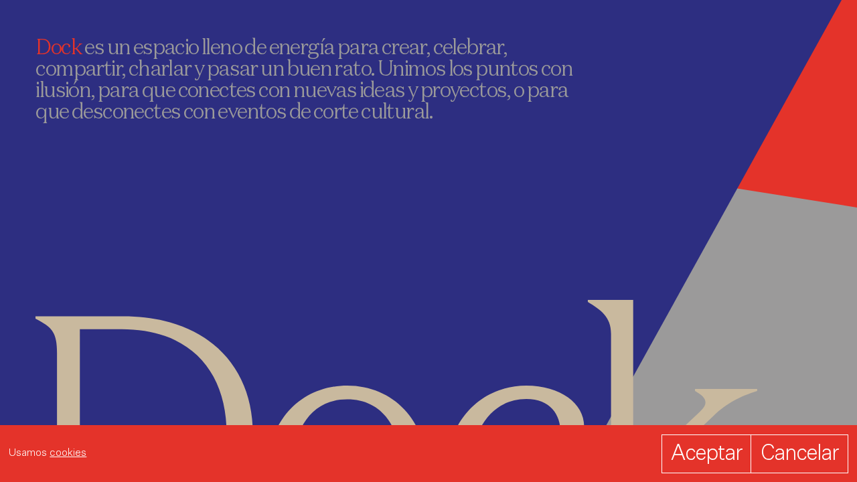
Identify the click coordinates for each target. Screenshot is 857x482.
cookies (68, 453)
